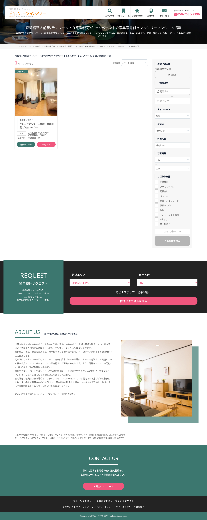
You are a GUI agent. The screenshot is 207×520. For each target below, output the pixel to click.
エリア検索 (109, 16)
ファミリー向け (167, 186)
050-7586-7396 (188, 14)
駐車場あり (165, 223)
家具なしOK (165, 205)
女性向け (164, 181)
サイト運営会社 (123, 507)
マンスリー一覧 (123, 16)
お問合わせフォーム (103, 486)
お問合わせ (164, 16)
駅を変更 (172, 74)
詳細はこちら (26, 144)
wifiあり (164, 219)
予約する (46, 144)
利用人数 (144, 275)
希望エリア (78, 275)
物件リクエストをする (133, 301)
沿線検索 (150, 16)
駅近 (162, 210)
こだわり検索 (137, 16)
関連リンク (68, 507)
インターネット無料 (169, 214)
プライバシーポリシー (102, 507)
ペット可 (164, 195)
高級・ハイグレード (169, 200)
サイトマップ (82, 507)
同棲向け (164, 191)
